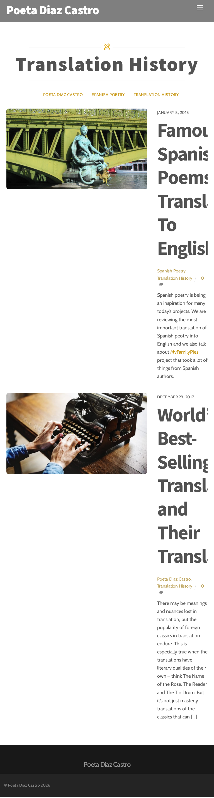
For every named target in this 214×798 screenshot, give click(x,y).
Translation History (156, 94)
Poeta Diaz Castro (63, 94)
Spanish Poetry (108, 94)
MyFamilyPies (184, 352)
